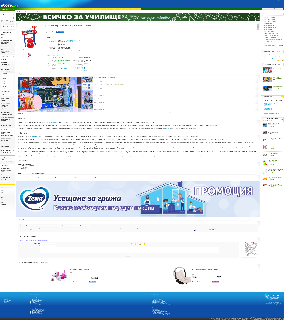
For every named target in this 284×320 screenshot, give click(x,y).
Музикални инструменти (30, 11)
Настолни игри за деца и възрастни (39, 297)
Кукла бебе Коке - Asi (156, 306)
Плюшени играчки (5, 66)
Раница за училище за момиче (6, 171)
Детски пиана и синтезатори (65, 70)
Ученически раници (269, 19)
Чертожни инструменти (270, 37)
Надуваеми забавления (6, 40)
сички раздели (5, 20)
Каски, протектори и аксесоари (5, 52)
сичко (38, 309)
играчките (272, 97)
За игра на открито (5, 39)
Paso (2, 202)
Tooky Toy (3, 192)
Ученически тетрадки (269, 31)
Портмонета (3, 142)
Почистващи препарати (36, 298)
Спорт (2, 37)
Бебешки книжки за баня (6, 173)
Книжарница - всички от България (40, 295)
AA (85, 64)
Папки (265, 43)
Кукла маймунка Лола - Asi (157, 299)
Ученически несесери (270, 21)
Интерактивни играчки (6, 67)
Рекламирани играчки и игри (271, 51)
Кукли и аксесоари (5, 98)
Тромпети (3, 80)
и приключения (37, 311)
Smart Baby (3, 200)
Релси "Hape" (4, 179)
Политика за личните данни (279, 317)
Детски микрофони (63, 68)
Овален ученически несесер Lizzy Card (159, 308)
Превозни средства (5, 103)
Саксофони (3, 81)
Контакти (6, 297)
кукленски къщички (268, 108)
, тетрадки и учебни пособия (39, 306)
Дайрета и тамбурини (6, 91)
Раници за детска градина (7, 135)
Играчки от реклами (5, 61)
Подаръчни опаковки (6, 125)
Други (2, 94)
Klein (2, 197)
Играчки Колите (268, 54)
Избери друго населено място (73, 40)
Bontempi (60, 61)
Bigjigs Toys (3, 194)
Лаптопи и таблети (5, 116)
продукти (36, 301)
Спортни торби (268, 23)
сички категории (9, 161)
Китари (3, 75)
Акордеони (3, 78)
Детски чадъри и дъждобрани (5, 144)
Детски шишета (268, 29)
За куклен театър (5, 97)
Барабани (3, 83)
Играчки (4, 9)
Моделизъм (3, 108)
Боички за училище (269, 41)
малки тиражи (38, 310)
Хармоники (3, 86)
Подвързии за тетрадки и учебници (273, 45)
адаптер (167, 128)
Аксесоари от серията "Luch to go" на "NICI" (7, 181)
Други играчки (4, 123)
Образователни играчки (6, 114)
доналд (265, 105)
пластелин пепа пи (268, 110)
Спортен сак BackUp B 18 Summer (158, 295)
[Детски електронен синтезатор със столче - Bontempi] (29, 37)
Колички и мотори (5, 47)
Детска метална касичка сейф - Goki (271, 113)
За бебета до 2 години (6, 159)
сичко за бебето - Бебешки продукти (39, 304)
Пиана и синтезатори (42, 11)
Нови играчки (4, 59)
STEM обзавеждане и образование (38, 305)
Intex (2, 199)
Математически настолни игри (270, 102)
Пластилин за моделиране (271, 35)
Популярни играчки (5, 168)
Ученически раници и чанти (6, 133)
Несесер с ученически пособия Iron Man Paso (161, 313)
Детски (35, 303)
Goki (2, 190)
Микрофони (4, 73)
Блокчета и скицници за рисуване (273, 39)
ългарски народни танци (269, 103)
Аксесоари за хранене (6, 138)
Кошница (6, 299)
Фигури (2, 102)
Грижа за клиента (273, 0)
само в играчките (5, 22)
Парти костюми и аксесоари (7, 117)
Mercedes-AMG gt (267, 104)
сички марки (10, 206)
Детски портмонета (269, 25)
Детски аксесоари (5, 122)
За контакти (280, 0)
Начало (5, 295)
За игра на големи (5, 69)
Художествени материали (37, 300)
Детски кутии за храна (270, 27)
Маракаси (3, 89)
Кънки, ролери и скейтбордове (5, 43)
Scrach (265, 112)
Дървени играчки (5, 64)
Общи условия (270, 317)
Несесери (3, 137)
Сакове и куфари (5, 146)
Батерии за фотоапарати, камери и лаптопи (40, 314)
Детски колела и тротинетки (4, 45)
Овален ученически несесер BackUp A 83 (160, 314)
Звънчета (3, 93)
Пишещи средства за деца (271, 33)
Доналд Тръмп (267, 107)
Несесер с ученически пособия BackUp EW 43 (161, 304)
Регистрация (6, 301)
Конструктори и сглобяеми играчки (7, 110)
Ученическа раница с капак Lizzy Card (159, 297)
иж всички (279, 60)
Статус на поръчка (7, 300)
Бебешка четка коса (268, 109)
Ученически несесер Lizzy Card (158, 300)
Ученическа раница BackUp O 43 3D (159, 302)
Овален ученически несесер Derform (159, 303)
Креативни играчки (5, 112)
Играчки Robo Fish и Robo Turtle (272, 56)
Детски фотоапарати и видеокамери (6, 120)
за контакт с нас (275, 302)
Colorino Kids (4, 189)
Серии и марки (4, 62)
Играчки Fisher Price (269, 58)
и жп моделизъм (38, 308)
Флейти (3, 88)
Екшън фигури (4, 100)
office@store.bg (278, 304)
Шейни (2, 49)
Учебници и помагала (269, 17)
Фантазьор (3, 204)
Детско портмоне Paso (156, 312)
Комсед (2, 195)
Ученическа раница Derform (157, 298)
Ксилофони (3, 85)
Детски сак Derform (156, 309)
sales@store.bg (277, 303)
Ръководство (87, 68)
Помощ (5, 302)
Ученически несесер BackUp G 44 (158, 301)
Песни (85, 70)
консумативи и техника (37, 299)
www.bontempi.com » (62, 63)
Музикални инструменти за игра (7, 175)
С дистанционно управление (4, 106)
